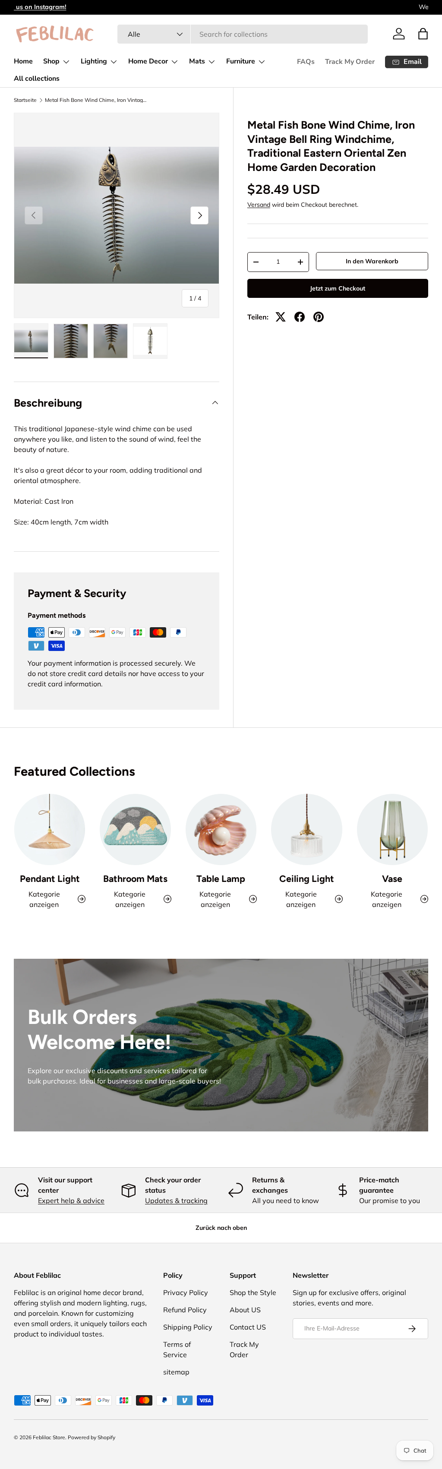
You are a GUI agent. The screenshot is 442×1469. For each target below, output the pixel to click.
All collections (37, 78)
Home (23, 61)
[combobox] (242, 34)
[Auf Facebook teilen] (299, 316)
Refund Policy (185, 1309)
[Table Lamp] (221, 829)
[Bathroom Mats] (135, 829)
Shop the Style (253, 1292)
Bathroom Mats (135, 878)
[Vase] (392, 829)
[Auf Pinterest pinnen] (318, 316)
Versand (258, 205)
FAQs (306, 61)
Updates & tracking (176, 1200)
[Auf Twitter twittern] (280, 316)
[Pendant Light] (49, 829)
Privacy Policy (185, 1292)
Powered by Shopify (91, 1437)
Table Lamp (220, 878)
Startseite (25, 100)
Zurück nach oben (221, 1228)
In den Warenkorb (372, 261)
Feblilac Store (49, 1437)
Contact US (248, 1327)
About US (245, 1309)
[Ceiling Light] (306, 829)
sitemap (176, 1372)
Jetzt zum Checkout (337, 288)
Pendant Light (50, 878)
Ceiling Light (306, 878)
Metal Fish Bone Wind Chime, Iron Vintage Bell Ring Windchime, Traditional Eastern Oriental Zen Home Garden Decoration (96, 100)
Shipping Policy (187, 1327)
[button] (423, 33)
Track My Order (350, 61)
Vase (392, 878)
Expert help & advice (71, 1200)
